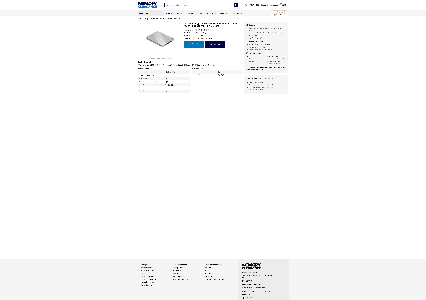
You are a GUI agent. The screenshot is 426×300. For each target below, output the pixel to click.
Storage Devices (149, 19)
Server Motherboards (148, 279)
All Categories (144, 13)
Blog (206, 270)
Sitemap (208, 273)
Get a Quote (215, 44)
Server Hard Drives (147, 270)
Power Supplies (237, 13)
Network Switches (147, 282)
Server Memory (146, 268)
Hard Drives (192, 13)
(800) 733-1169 (254, 5)
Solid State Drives (160, 19)
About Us (208, 268)
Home (140, 19)
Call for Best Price (193, 44)
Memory (169, 13)
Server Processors (147, 276)
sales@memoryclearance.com (252, 284)
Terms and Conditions (180, 279)
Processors (180, 13)
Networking (224, 13)
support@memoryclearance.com (253, 288)
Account (275, 5)
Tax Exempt (177, 276)
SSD (201, 13)
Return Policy (256, 49)
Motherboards (211, 13)
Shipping (176, 273)
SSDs (143, 273)
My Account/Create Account (215, 279)
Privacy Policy (178, 268)
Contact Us (265, 5)
